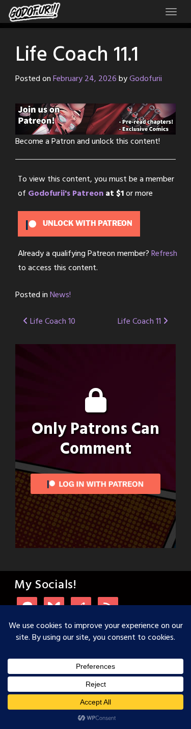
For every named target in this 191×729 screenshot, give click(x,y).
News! (60, 295)
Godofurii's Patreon (65, 193)
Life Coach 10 (51, 321)
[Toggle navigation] (171, 11)
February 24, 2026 (85, 79)
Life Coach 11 (140, 321)
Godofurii (145, 79)
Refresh (164, 254)
